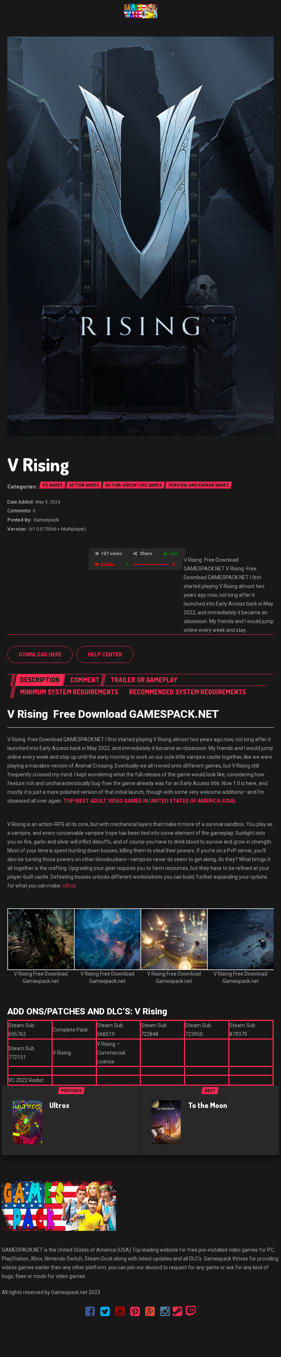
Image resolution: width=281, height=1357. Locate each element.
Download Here (40, 654)
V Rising (38, 464)
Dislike (108, 564)
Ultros (69, 886)
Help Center (105, 654)
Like (173, 553)
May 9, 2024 (47, 502)
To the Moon (207, 1105)
